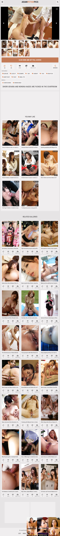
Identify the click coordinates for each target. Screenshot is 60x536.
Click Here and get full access (30, 60)
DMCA (24, 533)
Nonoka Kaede (17, 82)
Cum (29, 73)
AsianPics (30, 2)
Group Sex (50, 73)
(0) (11, 68)
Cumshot (35, 73)
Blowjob (6, 73)
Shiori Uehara (7, 82)
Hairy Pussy (7, 77)
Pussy (14, 77)
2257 (19, 533)
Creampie (21, 73)
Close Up (13, 73)
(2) (4, 68)
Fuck (43, 73)
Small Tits (22, 77)
